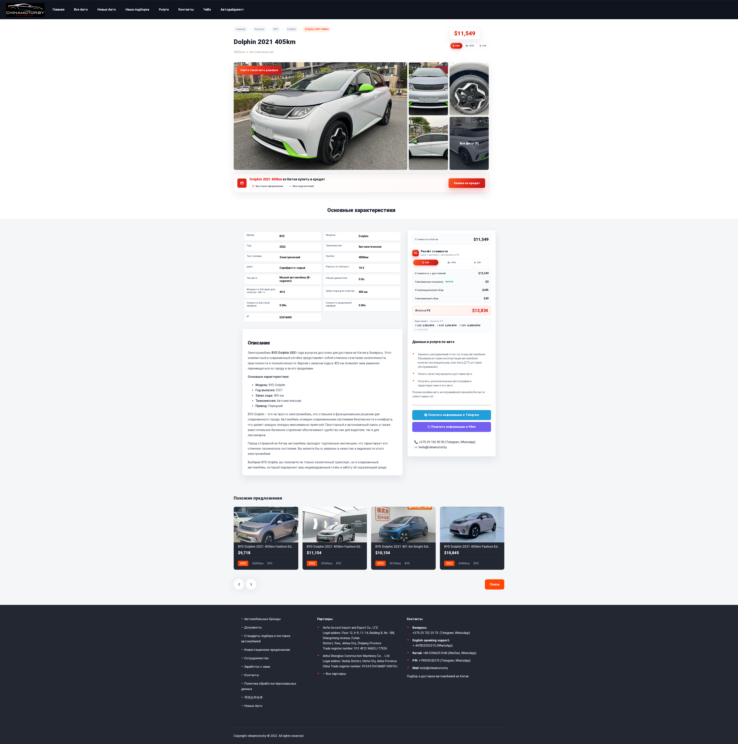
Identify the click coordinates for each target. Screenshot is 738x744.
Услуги (164, 9)
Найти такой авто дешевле (259, 70)
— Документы (251, 627)
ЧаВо (207, 9)
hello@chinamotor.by (433, 447)
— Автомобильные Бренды (261, 619)
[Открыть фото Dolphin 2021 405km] (320, 116)
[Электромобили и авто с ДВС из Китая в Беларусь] (25, 10)
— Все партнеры (334, 674)
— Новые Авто (251, 706)
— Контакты (250, 675)
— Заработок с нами (255, 666)
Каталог (259, 29)
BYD (275, 29)
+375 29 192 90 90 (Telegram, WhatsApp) (447, 442)
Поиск (494, 584)
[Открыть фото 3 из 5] (469, 88)
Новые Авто (106, 9)
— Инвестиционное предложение (265, 650)
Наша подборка (137, 9)
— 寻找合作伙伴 (252, 697)
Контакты (186, 9)
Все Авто (81, 9)
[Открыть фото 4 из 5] (428, 143)
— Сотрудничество (255, 658)
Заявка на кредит (467, 183)
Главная (58, 9)
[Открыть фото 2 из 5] (428, 88)
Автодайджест (232, 9)
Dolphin (291, 29)
